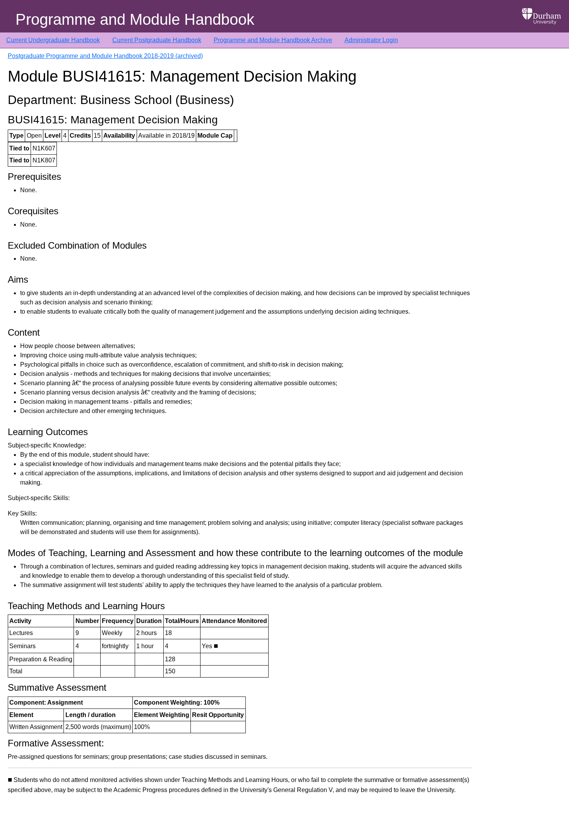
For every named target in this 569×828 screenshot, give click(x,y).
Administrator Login (371, 40)
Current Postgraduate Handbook (156, 40)
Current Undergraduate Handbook (53, 40)
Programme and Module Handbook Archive (273, 40)
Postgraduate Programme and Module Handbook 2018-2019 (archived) (105, 56)
